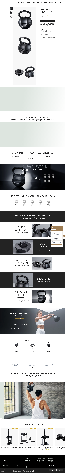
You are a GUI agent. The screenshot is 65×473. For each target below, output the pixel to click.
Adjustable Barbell (27, 462)
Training (26, 466)
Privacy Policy (32, 471)
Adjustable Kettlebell (27, 461)
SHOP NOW (16, 351)
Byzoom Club (51, 2)
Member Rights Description (40, 460)
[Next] (64, 418)
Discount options (42, 41)
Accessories (29, 2)
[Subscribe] (17, 465)
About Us (18, 2)
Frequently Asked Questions (40, 462)
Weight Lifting (23, 2)
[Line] (51, 465)
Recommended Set (36, 2)
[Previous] (1, 418)
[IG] (49, 465)
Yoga (25, 465)
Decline (60, 470)
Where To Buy (38, 465)
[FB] (48, 465)
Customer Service (44, 2)
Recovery (26, 467)
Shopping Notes (39, 461)
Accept (53, 470)
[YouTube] (53, 465)
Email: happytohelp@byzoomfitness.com (53, 462)
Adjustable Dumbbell (27, 460)
